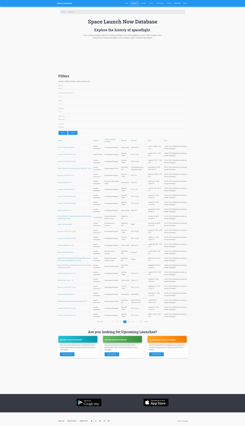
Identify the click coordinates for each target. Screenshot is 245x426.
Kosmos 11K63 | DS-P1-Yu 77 (67, 273)
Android (178, 3)
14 (133, 321)
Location (61, 108)
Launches (134, 3)
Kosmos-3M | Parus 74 (65, 210)
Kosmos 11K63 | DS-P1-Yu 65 (67, 238)
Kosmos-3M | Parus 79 (65, 182)
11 (121, 321)
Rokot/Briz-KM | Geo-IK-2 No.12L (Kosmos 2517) (72, 301)
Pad (165, 140)
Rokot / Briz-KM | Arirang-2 (66, 252)
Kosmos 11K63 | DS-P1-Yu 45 (67, 161)
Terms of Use (84, 421)
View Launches (67, 354)
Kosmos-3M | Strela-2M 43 (66, 294)
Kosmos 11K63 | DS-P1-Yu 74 (67, 308)
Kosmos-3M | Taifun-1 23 (65, 245)
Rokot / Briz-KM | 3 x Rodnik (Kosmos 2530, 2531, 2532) (74, 168)
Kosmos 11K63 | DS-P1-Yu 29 (67, 196)
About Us (61, 421)
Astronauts (160, 3)
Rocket (123, 140)
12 (125, 321)
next (146, 321)
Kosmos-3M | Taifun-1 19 (65, 280)
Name (60, 140)
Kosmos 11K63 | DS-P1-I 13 (66, 189)
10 (117, 321)
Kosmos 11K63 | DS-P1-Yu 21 (67, 315)
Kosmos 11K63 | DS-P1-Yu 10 (67, 287)
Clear (73, 132)
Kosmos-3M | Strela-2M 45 (66, 147)
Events (151, 3)
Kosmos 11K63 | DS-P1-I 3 (66, 175)
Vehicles (169, 3)
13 (129, 321)
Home (126, 3)
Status (60, 100)
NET (149, 140)
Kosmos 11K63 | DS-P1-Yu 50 (67, 203)
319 (141, 321)
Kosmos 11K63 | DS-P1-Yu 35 (67, 231)
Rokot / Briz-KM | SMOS (65, 224)
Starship (143, 3)
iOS (186, 3)
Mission (134, 140)
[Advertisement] (115, 57)
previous (100, 321)
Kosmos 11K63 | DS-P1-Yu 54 (67, 154)
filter (63, 132)
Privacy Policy (71, 421)
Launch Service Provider (65, 93)
